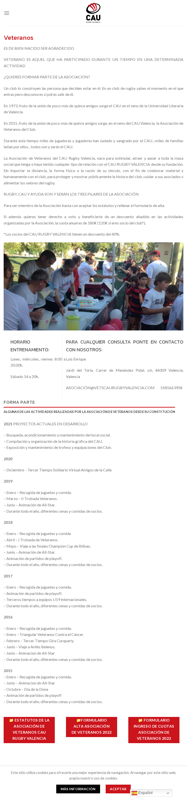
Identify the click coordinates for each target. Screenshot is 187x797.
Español (145, 793)
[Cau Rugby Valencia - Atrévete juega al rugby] (93, 13)
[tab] (89, 412)
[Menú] (6, 13)
